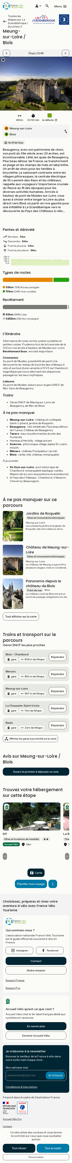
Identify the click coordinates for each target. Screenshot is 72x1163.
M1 (5, 834)
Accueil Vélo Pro (12, 1119)
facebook (52, 950)
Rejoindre (57, 657)
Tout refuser (19, 1148)
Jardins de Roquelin (43, 513)
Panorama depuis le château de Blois (43, 583)
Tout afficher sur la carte (21, 616)
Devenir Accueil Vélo (36, 1035)
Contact (36, 961)
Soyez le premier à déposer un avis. (36, 771)
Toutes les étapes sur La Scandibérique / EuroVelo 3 (18, 21)
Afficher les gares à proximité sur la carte (32, 738)
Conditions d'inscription (21, 1087)
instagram (22, 950)
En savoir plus (36, 1026)
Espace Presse (15, 980)
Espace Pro (13, 988)
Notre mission (36, 970)
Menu (58, 6)
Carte (38, 872)
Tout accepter (53, 1148)
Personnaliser (36, 1157)
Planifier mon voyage (31, 884)
